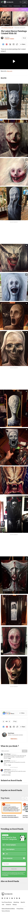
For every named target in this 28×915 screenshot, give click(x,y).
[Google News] (19, 898)
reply (9, 758)
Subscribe (14, 869)
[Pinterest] (7, 898)
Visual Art (10, 27)
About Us (23, 902)
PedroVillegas (7, 754)
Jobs (3, 904)
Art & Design (4, 27)
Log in (24, 2)
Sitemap (15, 904)
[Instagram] (4, 898)
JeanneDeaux (7, 760)
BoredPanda (8, 2)
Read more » (14, 738)
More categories (7, 858)
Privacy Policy (20, 908)
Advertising (16, 902)
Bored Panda (7, 893)
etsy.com (9, 71)
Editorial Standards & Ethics (8, 908)
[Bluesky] (12, 898)
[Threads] (14, 898)
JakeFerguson (7, 769)
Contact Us (8, 904)
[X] (9, 898)
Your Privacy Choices (7, 902)
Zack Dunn (7, 37)
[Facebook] (2, 898)
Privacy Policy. (5, 875)
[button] (23, 798)
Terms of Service (6, 911)
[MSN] (17, 898)
